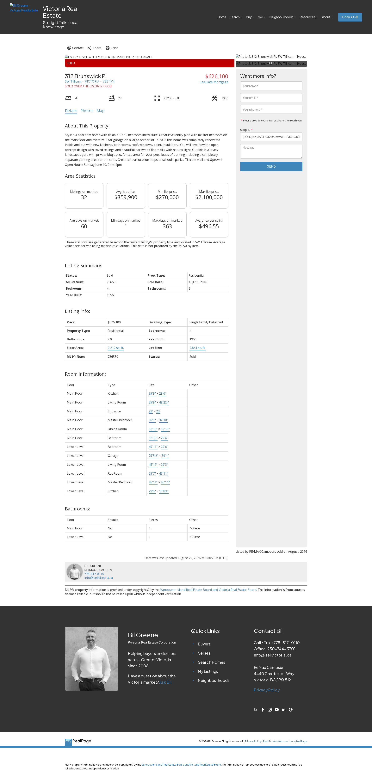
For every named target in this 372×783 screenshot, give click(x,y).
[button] (350, 17)
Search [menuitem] (234, 17)
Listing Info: (77, 311)
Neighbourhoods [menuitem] (281, 17)
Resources (307, 17)
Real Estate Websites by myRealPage (285, 741)
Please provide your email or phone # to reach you (272, 120)
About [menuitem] (325, 17)
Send (271, 166)
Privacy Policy (267, 689)
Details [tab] (71, 110)
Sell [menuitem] (260, 17)
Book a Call (350, 17)
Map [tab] (100, 110)
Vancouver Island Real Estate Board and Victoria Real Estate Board (208, 590)
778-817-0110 (94, 574)
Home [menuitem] (222, 17)
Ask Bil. (165, 682)
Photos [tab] (86, 110)
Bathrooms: (77, 508)
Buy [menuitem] (249, 17)
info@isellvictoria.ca (98, 578)
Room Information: (85, 374)
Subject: (245, 130)
